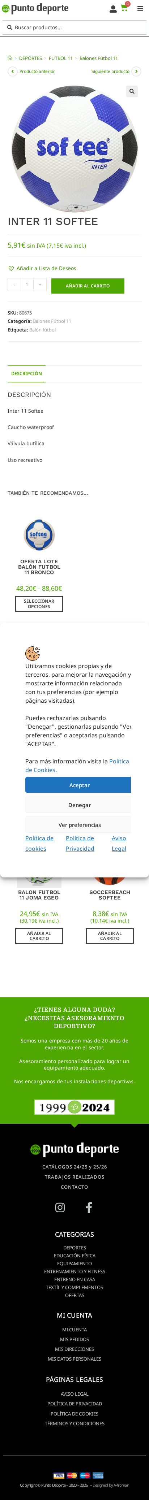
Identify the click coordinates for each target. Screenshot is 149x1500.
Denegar (79, 804)
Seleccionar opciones (39, 603)
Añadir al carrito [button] (39, 935)
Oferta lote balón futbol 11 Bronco (39, 567)
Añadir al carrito (88, 286)
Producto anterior (37, 71)
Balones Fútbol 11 (99, 58)
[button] (132, 91)
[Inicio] (10, 58)
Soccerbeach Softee (109, 895)
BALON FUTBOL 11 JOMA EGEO (39, 895)
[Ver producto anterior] (13, 71)
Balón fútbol (42, 329)
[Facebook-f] (89, 1207)
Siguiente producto (110, 71)
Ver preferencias (80, 824)
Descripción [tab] (26, 373)
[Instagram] (60, 1207)
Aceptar (79, 784)
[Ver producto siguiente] (136, 71)
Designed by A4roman (111, 1485)
